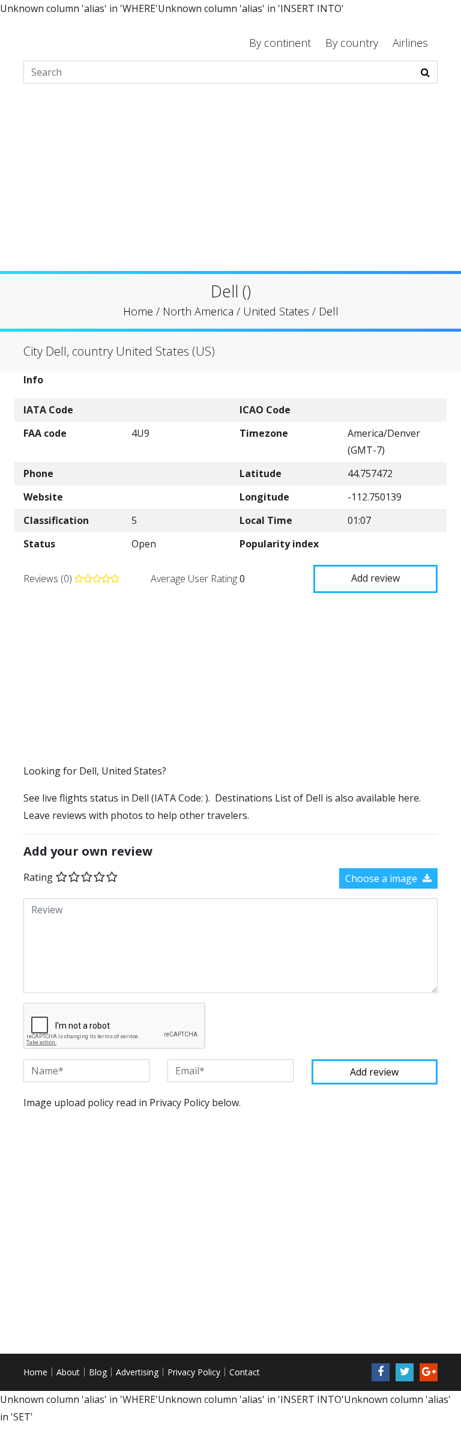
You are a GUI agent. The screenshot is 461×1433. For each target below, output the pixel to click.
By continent (280, 42)
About (68, 1372)
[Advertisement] (230, 187)
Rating (38, 877)
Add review (375, 578)
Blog (98, 1372)
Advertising (137, 1372)
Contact (244, 1372)
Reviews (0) (48, 578)
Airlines (410, 42)
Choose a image (382, 878)
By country (351, 42)
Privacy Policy (193, 1372)
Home (35, 1372)
